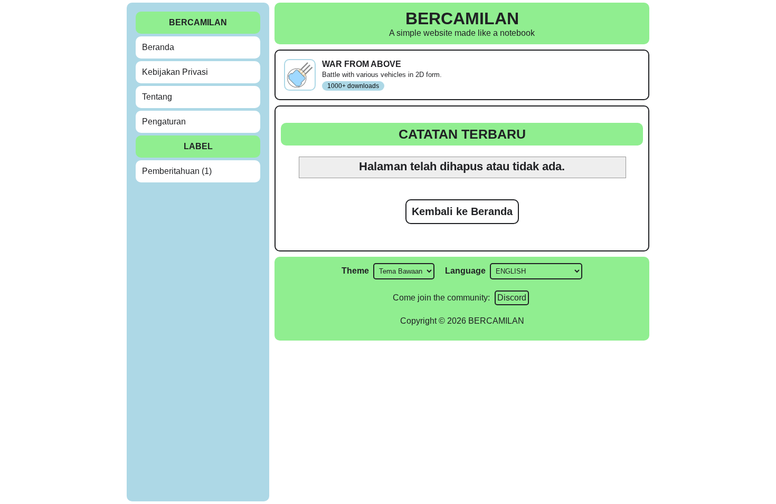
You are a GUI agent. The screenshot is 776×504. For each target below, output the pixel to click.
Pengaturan (164, 121)
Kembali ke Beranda (462, 211)
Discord (511, 297)
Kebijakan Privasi (175, 71)
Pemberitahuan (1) (177, 171)
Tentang (157, 96)
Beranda (158, 47)
